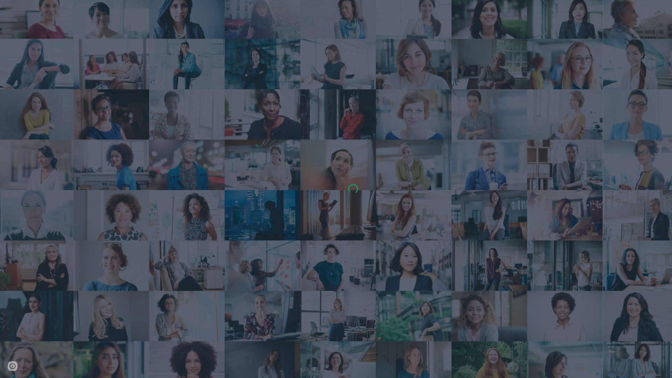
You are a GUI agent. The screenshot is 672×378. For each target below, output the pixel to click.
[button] (13, 366)
